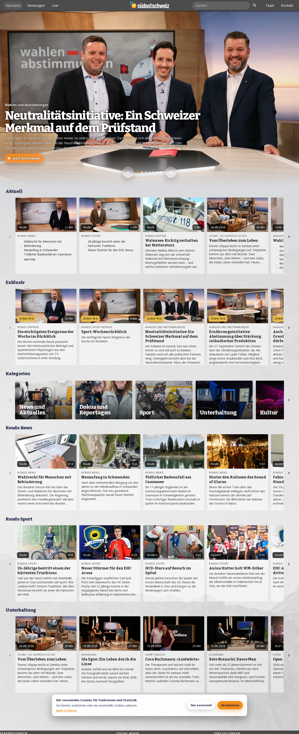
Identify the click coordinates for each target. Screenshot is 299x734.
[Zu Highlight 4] (149, 172)
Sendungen (36, 5)
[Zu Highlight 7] (160, 172)
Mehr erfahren (66, 710)
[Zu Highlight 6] (157, 172)
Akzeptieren (230, 705)
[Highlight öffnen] (149, 98)
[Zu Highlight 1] (138, 172)
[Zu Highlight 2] (142, 172)
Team (269, 5)
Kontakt (287, 5)
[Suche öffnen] (255, 5)
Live (55, 5)
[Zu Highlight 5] (153, 172)
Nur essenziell (201, 705)
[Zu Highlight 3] (146, 172)
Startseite (13, 5)
